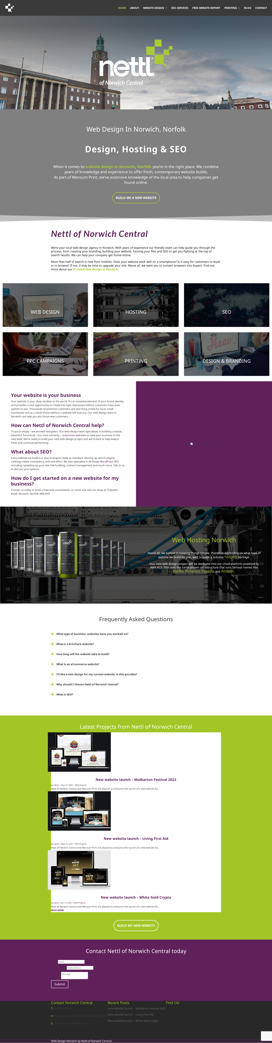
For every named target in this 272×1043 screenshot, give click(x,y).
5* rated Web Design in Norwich (95, 269)
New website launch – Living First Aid (136, 838)
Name (54, 961)
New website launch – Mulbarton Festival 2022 (136, 779)
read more (57, 910)
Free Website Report (206, 8)
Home (122, 8)
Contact (261, 8)
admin (56, 785)
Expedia (207, 571)
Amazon (227, 571)
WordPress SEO (109, 461)
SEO (226, 312)
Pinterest (192, 571)
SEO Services (179, 8)
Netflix (178, 571)
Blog (247, 8)
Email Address (58, 967)
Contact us (17, 490)
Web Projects (80, 785)
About (134, 8)
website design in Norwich (110, 166)
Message (55, 978)
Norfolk (144, 166)
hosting (230, 556)
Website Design (153, 8)
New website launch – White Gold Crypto (136, 897)
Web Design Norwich (64, 1041)
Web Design (45, 312)
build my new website (136, 925)
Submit (59, 984)
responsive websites (74, 435)
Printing (230, 8)
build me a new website (136, 198)
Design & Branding (227, 361)
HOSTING (135, 312)
